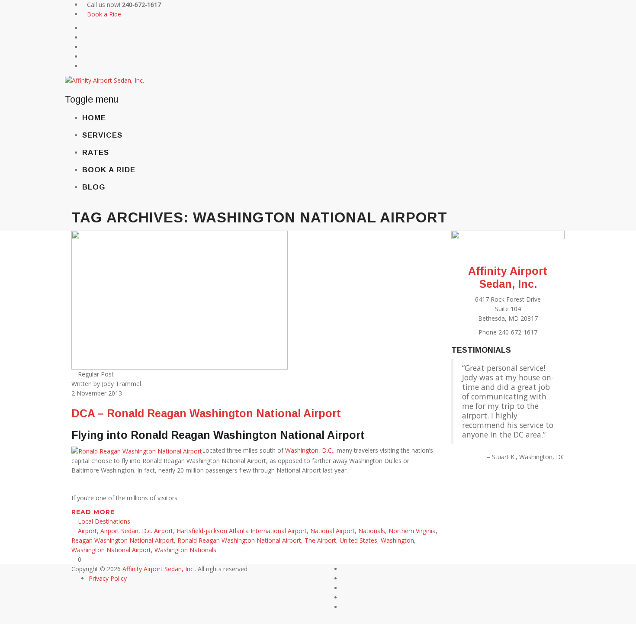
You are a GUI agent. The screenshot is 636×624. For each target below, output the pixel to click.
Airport (87, 531)
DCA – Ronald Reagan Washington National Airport (206, 413)
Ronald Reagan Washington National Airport (239, 540)
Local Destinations (104, 521)
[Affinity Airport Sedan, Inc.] (104, 80)
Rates (95, 152)
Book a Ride (104, 14)
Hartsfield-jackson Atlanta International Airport (242, 531)
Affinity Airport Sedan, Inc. (158, 569)
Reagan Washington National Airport (122, 540)
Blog (93, 187)
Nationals (371, 531)
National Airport (332, 531)
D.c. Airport (157, 531)
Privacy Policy (108, 578)
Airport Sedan (119, 531)
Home (94, 118)
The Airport (320, 540)
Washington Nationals (185, 550)
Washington (397, 540)
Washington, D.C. (309, 450)
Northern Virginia (412, 531)
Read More (94, 512)
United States (358, 540)
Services (102, 135)
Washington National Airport (111, 550)
